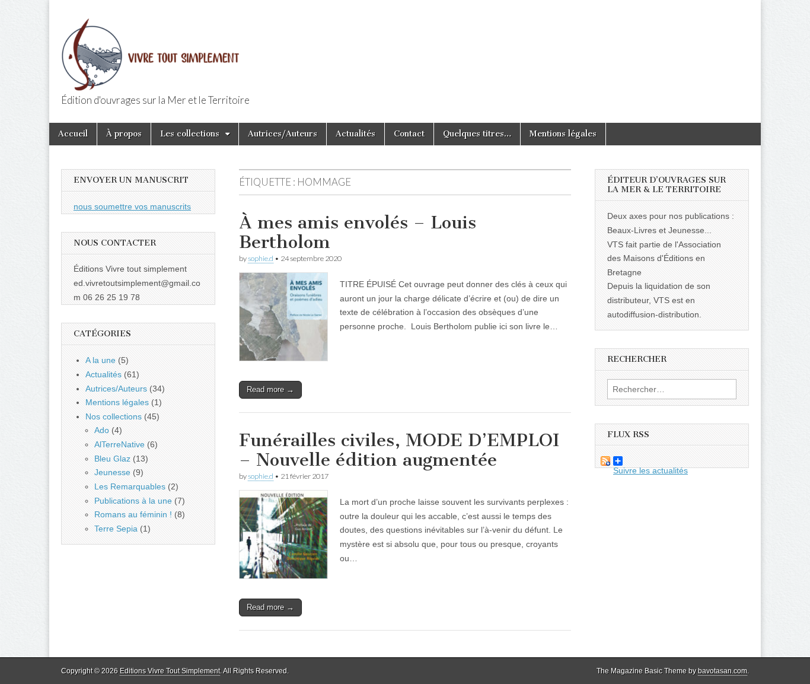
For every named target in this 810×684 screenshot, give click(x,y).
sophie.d (260, 258)
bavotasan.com (722, 671)
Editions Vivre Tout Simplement (170, 671)
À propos (124, 134)
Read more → (270, 389)
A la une (100, 360)
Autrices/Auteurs (282, 134)
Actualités (355, 134)
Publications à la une (133, 500)
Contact (409, 134)
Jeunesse (112, 472)
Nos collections (113, 416)
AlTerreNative (119, 444)
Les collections (189, 134)
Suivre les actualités (641, 461)
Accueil (73, 134)
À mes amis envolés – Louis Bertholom (357, 232)
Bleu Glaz (112, 458)
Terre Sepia (116, 528)
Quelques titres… (477, 134)
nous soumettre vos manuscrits (132, 206)
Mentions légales (563, 134)
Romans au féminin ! (133, 514)
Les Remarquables (129, 486)
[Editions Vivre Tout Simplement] (150, 48)
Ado (101, 430)
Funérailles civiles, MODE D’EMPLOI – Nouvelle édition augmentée (399, 450)
